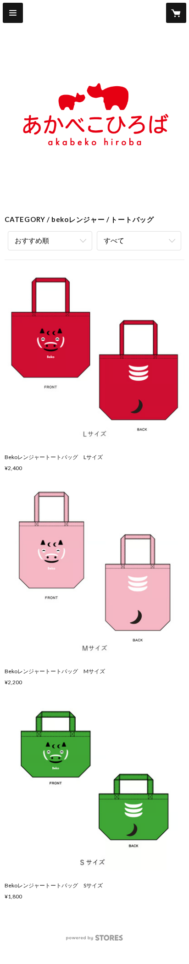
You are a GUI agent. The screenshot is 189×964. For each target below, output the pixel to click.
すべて (114, 240)
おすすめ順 (32, 240)
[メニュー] (13, 13)
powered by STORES (94, 940)
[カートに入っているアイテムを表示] (176, 13)
